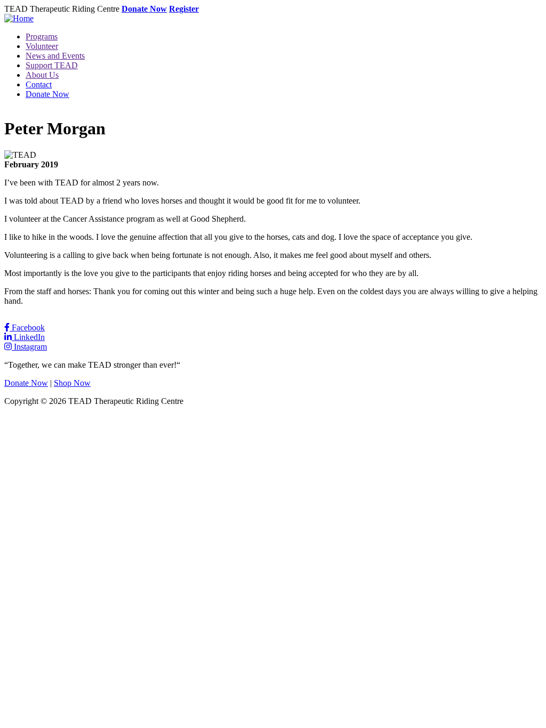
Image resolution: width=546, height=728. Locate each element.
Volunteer (42, 46)
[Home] (19, 18)
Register (184, 8)
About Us (42, 74)
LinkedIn (28, 337)
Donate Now (144, 8)
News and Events (55, 55)
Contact (39, 84)
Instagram (29, 346)
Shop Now (72, 382)
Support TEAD (52, 65)
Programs (42, 36)
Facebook (27, 327)
